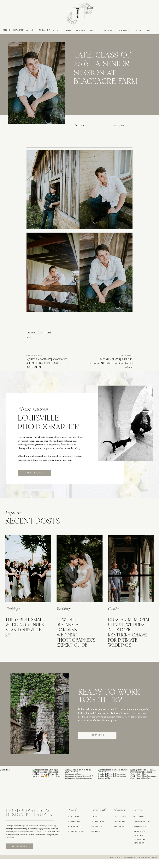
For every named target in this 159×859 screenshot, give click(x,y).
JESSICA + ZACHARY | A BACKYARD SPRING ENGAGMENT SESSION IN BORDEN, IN (46, 363)
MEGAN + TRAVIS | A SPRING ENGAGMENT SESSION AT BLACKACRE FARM (110, 363)
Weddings (12, 609)
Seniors (80, 125)
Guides (113, 609)
